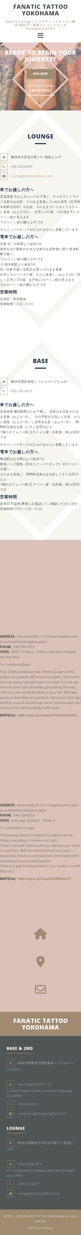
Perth (32, 1228)
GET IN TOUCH (40, 90)
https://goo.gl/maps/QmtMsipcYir (44, 879)
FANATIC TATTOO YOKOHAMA (40, 9)
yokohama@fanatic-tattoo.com (42, 1113)
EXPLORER (40, 73)
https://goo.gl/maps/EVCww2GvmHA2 (47, 715)
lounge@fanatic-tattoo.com (32, 176)
